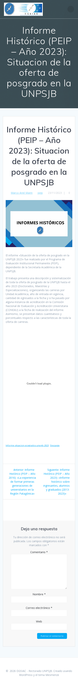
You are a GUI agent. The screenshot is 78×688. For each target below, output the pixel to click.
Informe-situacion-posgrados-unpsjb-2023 (27, 445)
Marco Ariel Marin (22, 193)
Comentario (39, 552)
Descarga (54, 445)
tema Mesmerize (48, 675)
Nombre (39, 594)
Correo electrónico (39, 608)
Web (39, 621)
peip (40, 193)
